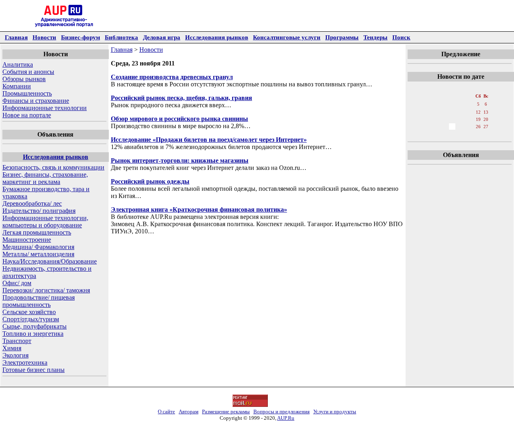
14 (434, 119)
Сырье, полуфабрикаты (34, 326)
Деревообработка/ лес (32, 203)
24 (461, 126)
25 (469, 126)
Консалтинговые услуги (286, 37)
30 (452, 134)
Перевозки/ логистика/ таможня (46, 290)
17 (461, 119)
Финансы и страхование (35, 100)
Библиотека (121, 37)
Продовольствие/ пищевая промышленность (38, 301)
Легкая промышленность (36, 232)
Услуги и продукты (334, 411)
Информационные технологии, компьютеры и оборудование (45, 221)
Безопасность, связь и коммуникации (53, 167)
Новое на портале (26, 115)
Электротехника (24, 362)
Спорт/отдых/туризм (30, 319)
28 (434, 134)
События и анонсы (28, 71)
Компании (16, 86)
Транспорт (16, 340)
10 (461, 112)
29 (443, 134)
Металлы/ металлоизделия (38, 254)
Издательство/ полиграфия (38, 210)
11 (469, 112)
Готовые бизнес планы (33, 369)
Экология (15, 355)
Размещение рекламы (226, 411)
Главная (16, 37)
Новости (44, 37)
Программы (342, 37)
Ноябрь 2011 (460, 88)
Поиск (401, 37)
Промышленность (27, 93)
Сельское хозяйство (29, 311)
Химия (11, 348)
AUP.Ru (285, 418)
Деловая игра (161, 37)
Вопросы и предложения (281, 411)
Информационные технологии (44, 107)
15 (443, 119)
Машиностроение (26, 239)
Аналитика (17, 64)
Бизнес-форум (80, 37)
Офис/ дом (16, 283)
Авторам (188, 411)
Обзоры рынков (24, 79)
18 (469, 119)
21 (434, 126)
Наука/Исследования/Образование (49, 261)
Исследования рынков (216, 37)
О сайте (166, 411)
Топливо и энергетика (32, 333)
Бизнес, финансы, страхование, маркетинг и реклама (45, 178)
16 (452, 119)
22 (443, 126)
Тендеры (375, 37)
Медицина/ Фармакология (38, 246)
